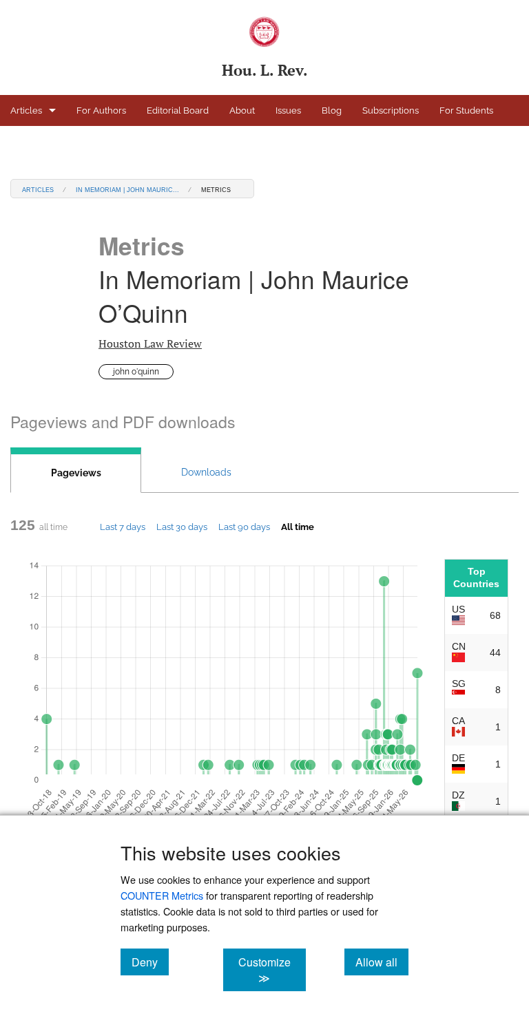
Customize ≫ (271, 970)
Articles (26, 110)
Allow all (381, 961)
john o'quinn (136, 372)
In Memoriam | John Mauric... (127, 189)
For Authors (101, 110)
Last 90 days (244, 526)
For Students (466, 110)
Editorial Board (178, 110)
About (242, 110)
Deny (150, 961)
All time (297, 526)
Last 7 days (122, 526)
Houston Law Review (150, 343)
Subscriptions (390, 110)
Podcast (26, 141)
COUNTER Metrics (162, 895)
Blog (332, 110)
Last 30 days (181, 526)
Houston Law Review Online (123, 141)
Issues (288, 110)
